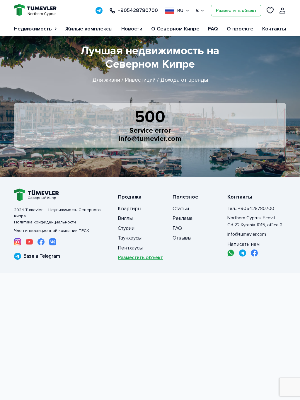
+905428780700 (137, 10)
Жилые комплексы (88, 28)
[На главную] (35, 10)
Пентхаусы (130, 248)
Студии (126, 228)
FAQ (213, 28)
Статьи (181, 209)
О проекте (240, 28)
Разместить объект (236, 10)
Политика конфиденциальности (45, 222)
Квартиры (129, 209)
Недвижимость (33, 28)
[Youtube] (29, 241)
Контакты (274, 28)
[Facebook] (41, 241)
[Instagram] (17, 241)
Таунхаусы (130, 238)
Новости (131, 28)
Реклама (182, 218)
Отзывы (182, 238)
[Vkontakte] (52, 241)
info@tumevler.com (150, 138)
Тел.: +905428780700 (250, 208)
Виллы (125, 218)
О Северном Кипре (175, 28)
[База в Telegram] (99, 10)
